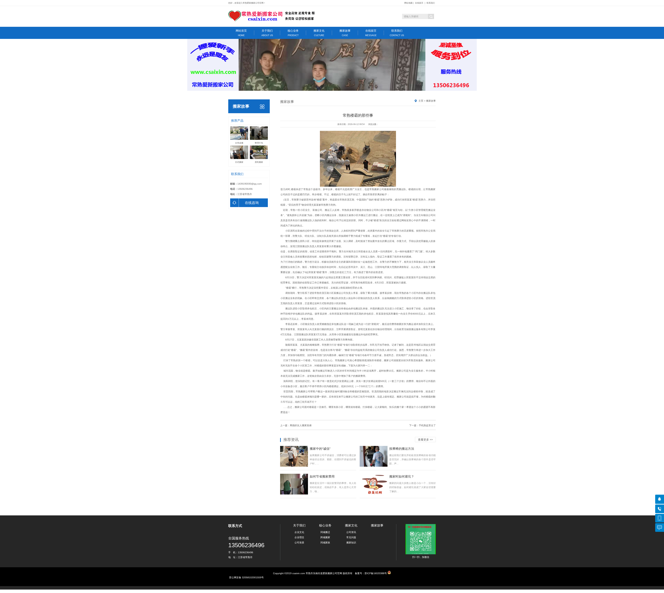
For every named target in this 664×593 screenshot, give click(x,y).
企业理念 (299, 537)
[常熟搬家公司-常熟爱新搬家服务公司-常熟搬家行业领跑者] (272, 16)
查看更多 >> (425, 439)
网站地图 (408, 3)
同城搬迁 (325, 532)
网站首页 (241, 33)
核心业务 (293, 33)
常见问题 (351, 537)
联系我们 (431, 3)
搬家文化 (319, 33)
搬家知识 (351, 542)
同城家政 (325, 542)
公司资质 (299, 542)
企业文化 (299, 532)
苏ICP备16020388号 (376, 573)
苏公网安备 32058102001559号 (246, 577)
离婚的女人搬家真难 (301, 425)
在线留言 (419, 3)
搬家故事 (345, 33)
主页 (420, 100)
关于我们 (267, 33)
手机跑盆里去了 (427, 425)
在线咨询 (252, 203)
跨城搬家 (325, 537)
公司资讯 (351, 532)
